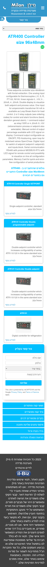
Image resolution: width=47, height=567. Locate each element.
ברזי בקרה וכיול (35, 431)
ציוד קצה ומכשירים (34, 411)
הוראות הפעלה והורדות (31, 437)
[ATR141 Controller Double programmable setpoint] (23, 243)
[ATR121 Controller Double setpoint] (23, 287)
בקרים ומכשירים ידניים (32, 418)
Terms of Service (32, 392)
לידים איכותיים (23, 468)
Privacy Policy (16, 392)
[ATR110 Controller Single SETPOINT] (23, 202)
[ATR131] (23, 331)
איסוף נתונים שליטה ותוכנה (29, 424)
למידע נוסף (10, 213)
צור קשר (23, 19)
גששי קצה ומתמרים (33, 405)
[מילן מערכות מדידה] (23, 15)
